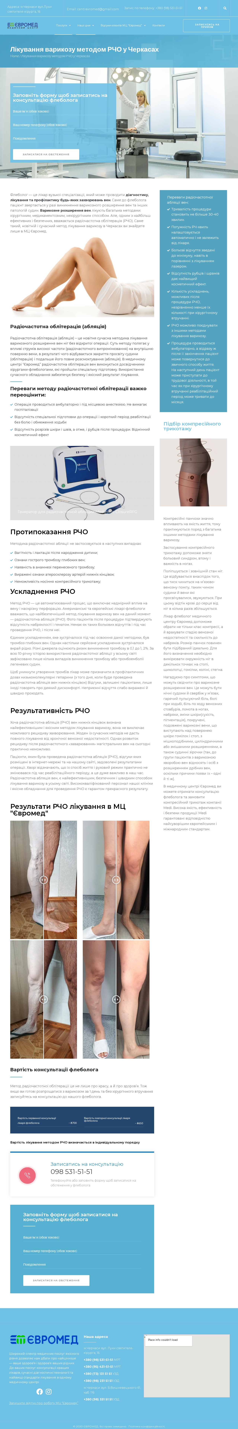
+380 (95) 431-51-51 (98, 1366)
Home (14, 56)
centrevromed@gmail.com (98, 9)
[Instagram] (205, 8)
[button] (206, 25)
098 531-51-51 (72, 1171)
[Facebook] (199, 8)
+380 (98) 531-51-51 (169, 8)
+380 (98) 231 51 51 (98, 1381)
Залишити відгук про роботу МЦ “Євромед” (43, 1403)
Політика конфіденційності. (146, 1426)
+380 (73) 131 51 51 (98, 1374)
